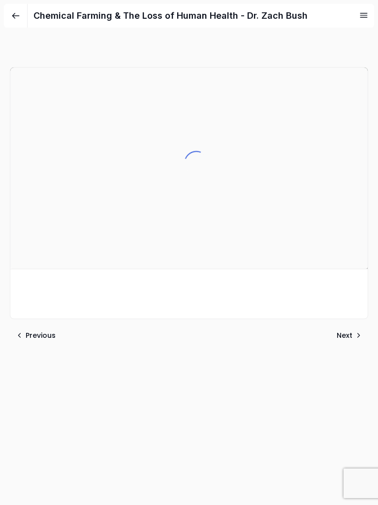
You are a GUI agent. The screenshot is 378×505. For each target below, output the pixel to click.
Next (344, 335)
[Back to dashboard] (15, 15)
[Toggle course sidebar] (363, 15)
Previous (41, 335)
